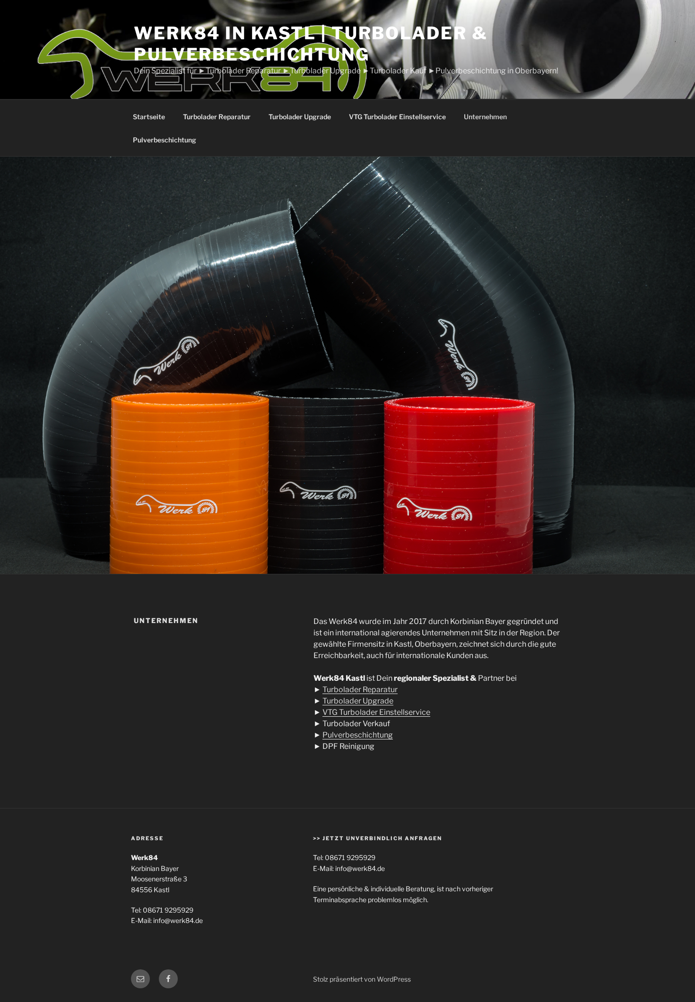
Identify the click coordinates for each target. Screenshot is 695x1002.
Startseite (149, 117)
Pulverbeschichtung (164, 140)
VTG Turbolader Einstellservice (397, 117)
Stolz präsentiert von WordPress (362, 979)
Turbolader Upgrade (300, 117)
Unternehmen (485, 117)
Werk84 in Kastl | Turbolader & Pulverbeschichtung (310, 44)
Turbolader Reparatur (217, 117)
